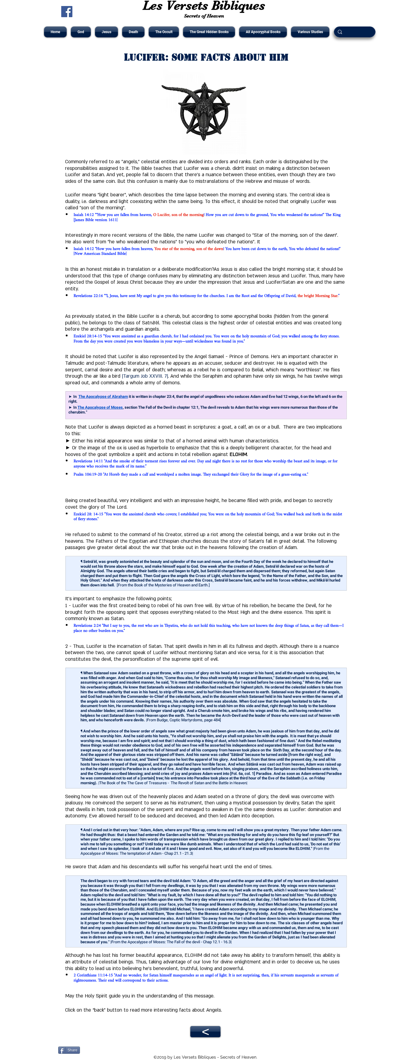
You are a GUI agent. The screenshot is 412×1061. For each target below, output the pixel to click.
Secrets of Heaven (204, 16)
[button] (81, 32)
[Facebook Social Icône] (66, 11)
